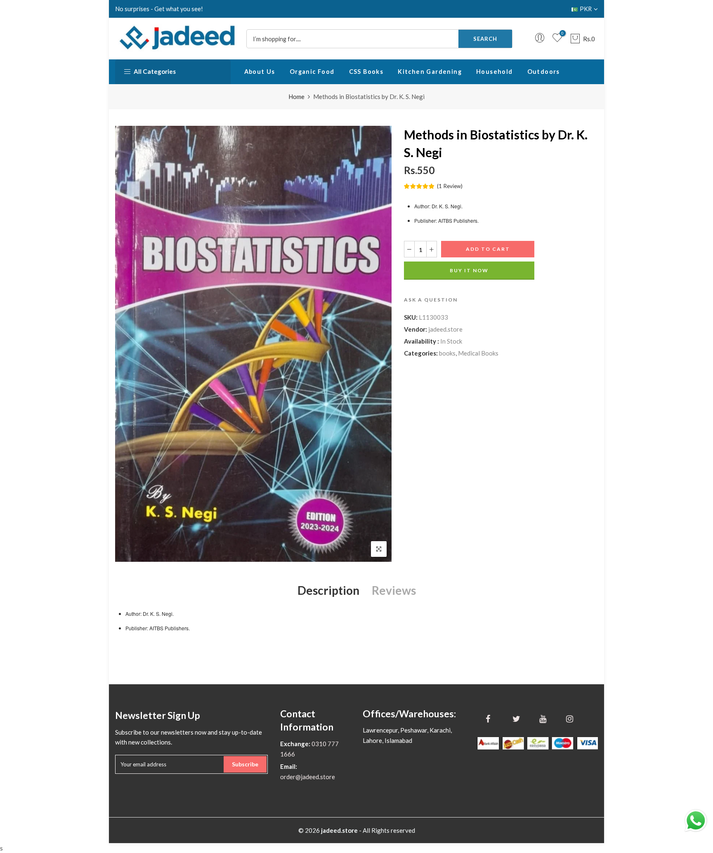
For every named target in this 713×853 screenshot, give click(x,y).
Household (494, 71)
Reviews (394, 590)
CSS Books (366, 71)
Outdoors (543, 71)
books (447, 353)
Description (328, 590)
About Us (259, 71)
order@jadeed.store (307, 776)
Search (485, 38)
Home (296, 96)
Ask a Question (431, 300)
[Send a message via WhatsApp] (696, 821)
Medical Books (478, 353)
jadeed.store (445, 329)
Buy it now (469, 270)
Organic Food (312, 71)
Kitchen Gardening (430, 71)
